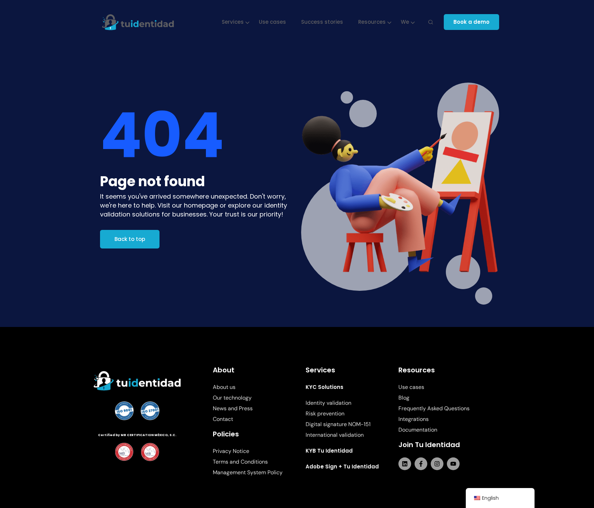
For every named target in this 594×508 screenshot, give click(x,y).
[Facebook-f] (421, 463)
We (405, 21)
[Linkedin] (404, 463)
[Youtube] (453, 463)
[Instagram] (437, 463)
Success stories (322, 21)
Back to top (129, 239)
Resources (372, 21)
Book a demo (471, 21)
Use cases (272, 21)
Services (233, 21)
